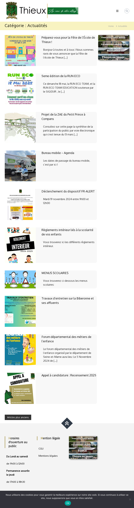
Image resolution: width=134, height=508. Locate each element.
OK (67, 503)
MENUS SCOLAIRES (55, 273)
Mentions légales (48, 455)
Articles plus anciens (18, 417)
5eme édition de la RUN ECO (61, 76)
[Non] (130, 499)
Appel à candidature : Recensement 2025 (69, 375)
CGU (41, 448)
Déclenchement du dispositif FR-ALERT (68, 191)
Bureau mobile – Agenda (58, 153)
